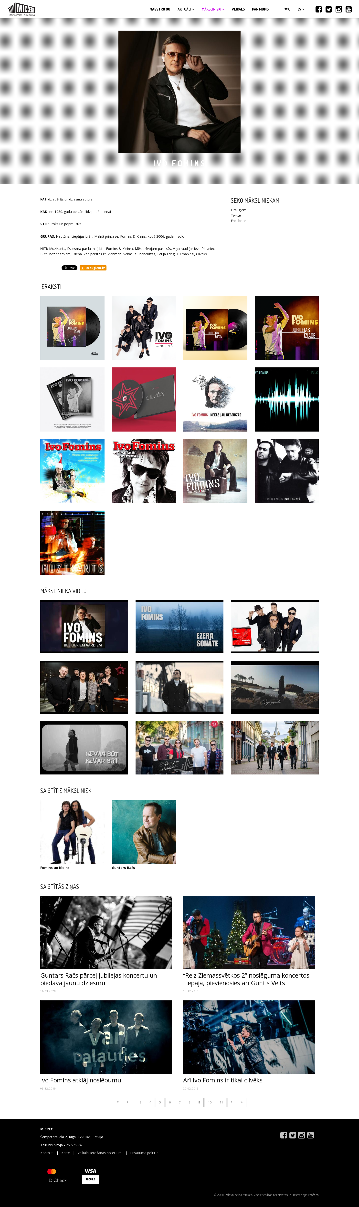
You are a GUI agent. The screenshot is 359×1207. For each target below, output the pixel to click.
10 (209, 1102)
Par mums (260, 9)
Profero (313, 1195)
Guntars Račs (123, 867)
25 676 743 (75, 1145)
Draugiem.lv (95, 268)
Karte (65, 1152)
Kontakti (46, 1152)
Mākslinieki (212, 9)
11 (221, 1102)
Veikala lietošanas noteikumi (100, 1152)
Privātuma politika (144, 1152)
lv (300, 9)
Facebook (238, 220)
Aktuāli (185, 9)
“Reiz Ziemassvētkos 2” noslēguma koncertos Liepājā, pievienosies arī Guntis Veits (246, 979)
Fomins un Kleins (55, 867)
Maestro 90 (159, 9)
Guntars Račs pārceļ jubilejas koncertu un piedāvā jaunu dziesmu (98, 979)
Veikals (238, 9)
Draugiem (238, 210)
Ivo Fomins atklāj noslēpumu (80, 1080)
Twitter (236, 215)
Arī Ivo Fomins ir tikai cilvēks (223, 1080)
